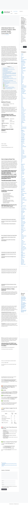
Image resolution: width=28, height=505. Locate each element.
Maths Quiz (22, 185)
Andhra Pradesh (23, 62)
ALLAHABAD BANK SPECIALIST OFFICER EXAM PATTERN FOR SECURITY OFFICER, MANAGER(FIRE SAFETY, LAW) (9, 74)
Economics (16, 13)
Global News (22, 133)
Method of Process (6, 68)
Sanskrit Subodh (23, 222)
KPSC (22, 177)
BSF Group (22, 84)
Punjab (22, 213)
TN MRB (22, 240)
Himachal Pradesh (23, 146)
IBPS (21, 159)
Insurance (22, 171)
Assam (22, 69)
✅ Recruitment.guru (6, 85)
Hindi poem (22, 152)
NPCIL (22, 201)
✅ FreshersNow (5, 86)
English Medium (23, 116)
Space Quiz (22, 231)
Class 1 (22, 95)
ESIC (21, 123)
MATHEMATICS (23, 183)
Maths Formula (23, 184)
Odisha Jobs (22, 202)
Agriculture (22, 57)
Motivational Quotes (23, 193)
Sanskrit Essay (23, 221)
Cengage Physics (23, 90)
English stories (23, 119)
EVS (21, 124)
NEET (21, 196)
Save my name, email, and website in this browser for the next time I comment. (9, 487)
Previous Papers (15, 11)
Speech (22, 232)
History (11, 13)
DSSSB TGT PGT (23, 113)
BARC (22, 75)
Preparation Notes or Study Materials (8, 80)
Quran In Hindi (23, 215)
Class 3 (22, 100)
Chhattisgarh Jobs (23, 93)
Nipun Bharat (23, 198)
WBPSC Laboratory (23, 248)
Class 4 (22, 101)
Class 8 (22, 106)
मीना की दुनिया (22, 260)
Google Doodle (23, 134)
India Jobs (22, 167)
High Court (22, 145)
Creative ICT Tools (23, 109)
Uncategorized (23, 241)
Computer (22, 107)
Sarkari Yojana (23, 223)
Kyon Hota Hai (23, 178)
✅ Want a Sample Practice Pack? (7, 88)
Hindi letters (22, 151)
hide (10, 66)
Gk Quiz (22, 132)
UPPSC (22, 245)
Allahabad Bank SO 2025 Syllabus (7, 71)
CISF (21, 94)
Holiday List (22, 158)
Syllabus (22, 234)
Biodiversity (22, 77)
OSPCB (22, 203)
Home (11, 11)
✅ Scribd (4, 84)
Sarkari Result (7, 11)
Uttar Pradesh (23, 246)
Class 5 (22, 102)
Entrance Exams (23, 120)
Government (22, 135)
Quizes (22, 214)
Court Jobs (22, 108)
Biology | (22, 81)
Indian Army (22, 168)
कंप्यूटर (21, 258)
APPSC (22, 66)
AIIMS (22, 58)
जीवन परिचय (22, 259)
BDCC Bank (22, 76)
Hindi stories (22, 153)
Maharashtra (22, 182)
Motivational (21, 11)
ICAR (21, 160)
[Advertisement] (14, 5)
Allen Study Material (23, 59)
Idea (21, 161)
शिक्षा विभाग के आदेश (23, 264)
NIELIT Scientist (23, 197)
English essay (23, 115)
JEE (21, 175)
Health (22, 144)
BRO (21, 83)
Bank (21, 74)
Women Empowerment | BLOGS (23, 255)
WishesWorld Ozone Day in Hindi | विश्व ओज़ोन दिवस (23, 311)
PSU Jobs (22, 210)
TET (21, 239)
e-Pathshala (22, 114)
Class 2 (22, 99)
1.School (22, 53)
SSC (21, 233)
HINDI (22, 147)
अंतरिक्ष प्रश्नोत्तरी (23, 257)
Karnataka (22, 176)
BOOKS (22, 82)
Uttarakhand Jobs (23, 247)
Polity (21, 204)
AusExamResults (23, 70)
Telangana (22, 238)
